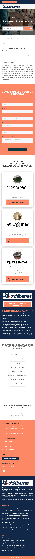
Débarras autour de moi (10, 458)
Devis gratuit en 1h (17, 557)
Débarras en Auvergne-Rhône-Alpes (13, 426)
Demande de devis (9, 2)
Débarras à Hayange (15, 363)
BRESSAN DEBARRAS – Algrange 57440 (17, 263)
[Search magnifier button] (28, 28)
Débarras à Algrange (16, 358)
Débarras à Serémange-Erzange (15, 375)
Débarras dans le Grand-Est (10, 431)
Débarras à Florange (15, 379)
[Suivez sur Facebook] (4, 471)
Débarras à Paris (7, 441)
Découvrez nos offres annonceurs (17, 304)
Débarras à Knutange (15, 354)
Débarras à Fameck (15, 383)
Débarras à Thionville (15, 392)
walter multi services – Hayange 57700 (17, 187)
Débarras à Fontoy (15, 371)
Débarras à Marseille (8, 444)
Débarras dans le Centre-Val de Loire (13, 428)
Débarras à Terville (15, 388)
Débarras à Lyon (7, 446)
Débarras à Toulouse (8, 449)
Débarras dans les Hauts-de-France (12, 433)
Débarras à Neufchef (15, 367)
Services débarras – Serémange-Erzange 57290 (17, 225)
